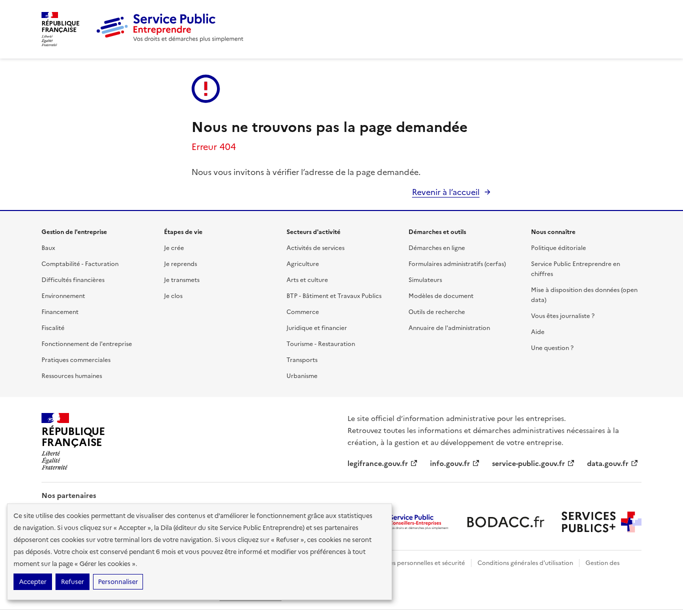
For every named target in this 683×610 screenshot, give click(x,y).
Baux (48, 248)
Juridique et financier (316, 328)
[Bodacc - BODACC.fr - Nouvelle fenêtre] (506, 522)
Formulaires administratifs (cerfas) (457, 264)
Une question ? (552, 348)
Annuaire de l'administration (449, 328)
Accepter (32, 581)
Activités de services (315, 248)
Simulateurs (425, 280)
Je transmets (182, 280)
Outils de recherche (436, 312)
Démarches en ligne (436, 248)
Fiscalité (53, 328)
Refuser (72, 581)
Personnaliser (118, 581)
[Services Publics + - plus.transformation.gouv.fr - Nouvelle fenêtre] (602, 522)
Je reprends (180, 264)
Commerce (302, 312)
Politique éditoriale (558, 248)
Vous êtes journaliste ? (562, 316)
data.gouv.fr (607, 463)
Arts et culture (307, 280)
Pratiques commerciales (76, 360)
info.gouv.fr (450, 463)
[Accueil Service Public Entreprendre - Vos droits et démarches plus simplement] (171, 40)
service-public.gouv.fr (528, 463)
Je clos (173, 296)
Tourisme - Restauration (320, 344)
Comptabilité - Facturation (80, 264)
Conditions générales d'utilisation (525, 563)
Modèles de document (441, 296)
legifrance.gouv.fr (378, 463)
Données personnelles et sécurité (417, 563)
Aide (537, 332)
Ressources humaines (72, 376)
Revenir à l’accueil (446, 192)
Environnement (63, 296)
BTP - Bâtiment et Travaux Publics (334, 296)
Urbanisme (302, 376)
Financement (60, 312)
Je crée (174, 248)
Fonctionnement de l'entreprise (87, 344)
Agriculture (302, 264)
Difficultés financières (73, 280)
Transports (302, 360)
